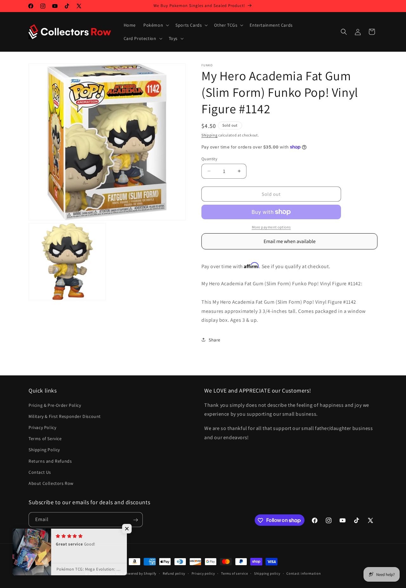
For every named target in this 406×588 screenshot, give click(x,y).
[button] (156, 25)
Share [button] (214, 339)
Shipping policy (267, 573)
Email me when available (290, 241)
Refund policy (174, 573)
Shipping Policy (44, 450)
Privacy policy (203, 573)
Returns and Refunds (50, 461)
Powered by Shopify (140, 573)
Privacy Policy (42, 427)
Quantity (209, 158)
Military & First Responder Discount (65, 416)
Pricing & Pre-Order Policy (55, 405)
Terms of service (234, 573)
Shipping (209, 135)
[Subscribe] (135, 519)
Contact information (303, 573)
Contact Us (40, 472)
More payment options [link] (271, 227)
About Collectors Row (51, 483)
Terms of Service (45, 438)
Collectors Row (110, 573)
